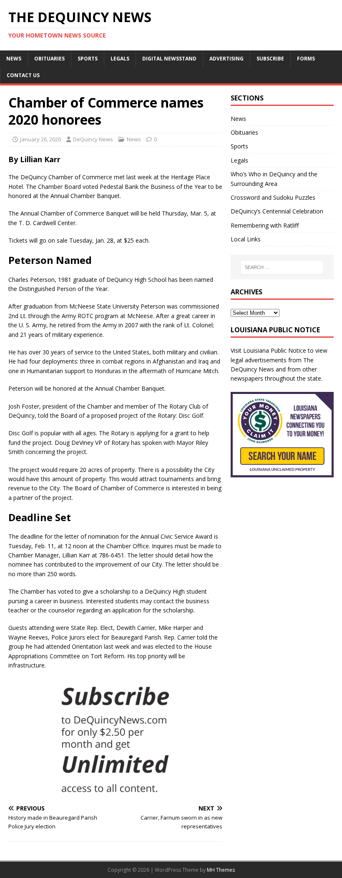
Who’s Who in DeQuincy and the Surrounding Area (274, 178)
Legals (120, 58)
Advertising (226, 58)
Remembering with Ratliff (265, 225)
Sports (88, 58)
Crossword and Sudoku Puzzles (273, 197)
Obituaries (49, 58)
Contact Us (23, 75)
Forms (306, 58)
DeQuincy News (93, 139)
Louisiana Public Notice (274, 350)
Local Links (246, 239)
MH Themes (221, 869)
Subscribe (270, 58)
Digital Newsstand (169, 58)
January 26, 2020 (40, 139)
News (13, 58)
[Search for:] (282, 267)
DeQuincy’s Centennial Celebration (277, 211)
